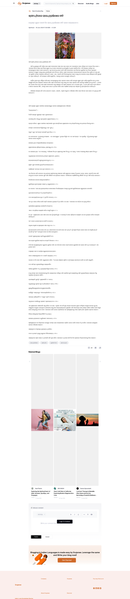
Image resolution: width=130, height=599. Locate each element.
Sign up (113, 3)
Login (106, 3)
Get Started (66, 560)
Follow (48, 11)
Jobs (97, 3)
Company (43, 578)
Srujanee (18, 585)
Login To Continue (65, 521)
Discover (81, 3)
